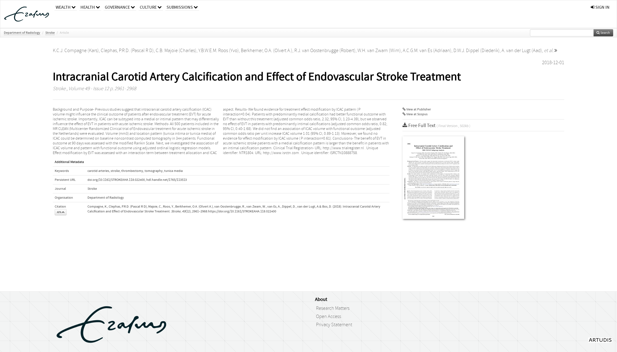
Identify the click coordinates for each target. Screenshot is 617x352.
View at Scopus (417, 114)
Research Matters (332, 308)
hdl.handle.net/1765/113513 (166, 180)
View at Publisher (418, 109)
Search (605, 33)
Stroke (50, 33)
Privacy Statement (334, 325)
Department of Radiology (22, 33)
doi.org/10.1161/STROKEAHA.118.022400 (116, 180)
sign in (602, 7)
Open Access (328, 316)
